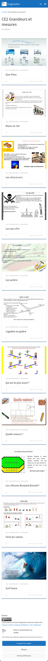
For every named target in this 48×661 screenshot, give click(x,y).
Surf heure (11, 588)
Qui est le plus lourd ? (17, 382)
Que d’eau (11, 74)
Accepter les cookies (24, 643)
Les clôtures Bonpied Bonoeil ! (23, 485)
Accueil (4, 12)
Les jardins (12, 280)
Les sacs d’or (13, 228)
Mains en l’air (13, 126)
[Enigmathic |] (4, 3)
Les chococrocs (14, 177)
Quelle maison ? (14, 434)
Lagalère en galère (16, 331)
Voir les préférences (24, 656)
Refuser (24, 649)
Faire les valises (14, 537)
